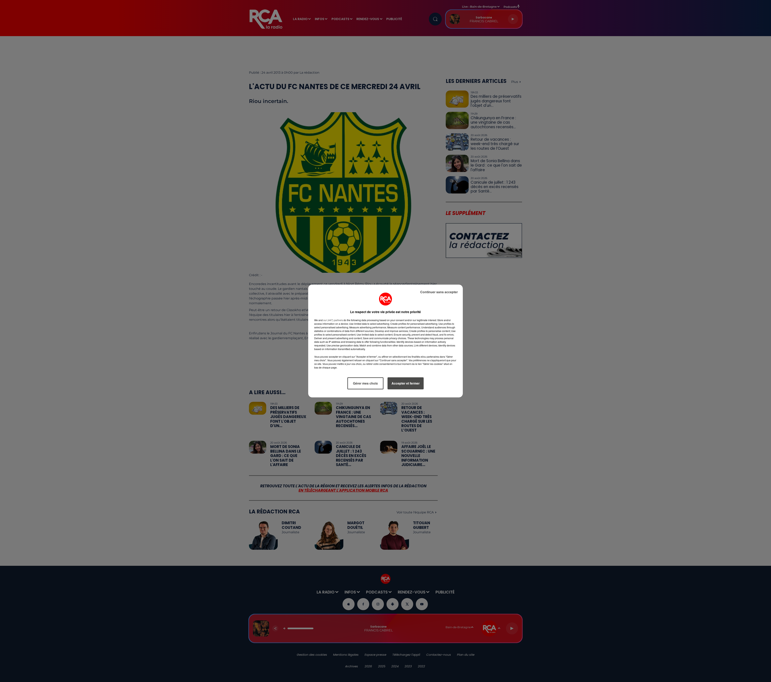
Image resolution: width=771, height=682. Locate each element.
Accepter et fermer (406, 383)
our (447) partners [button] (333, 320)
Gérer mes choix (365, 383)
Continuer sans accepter (439, 292)
